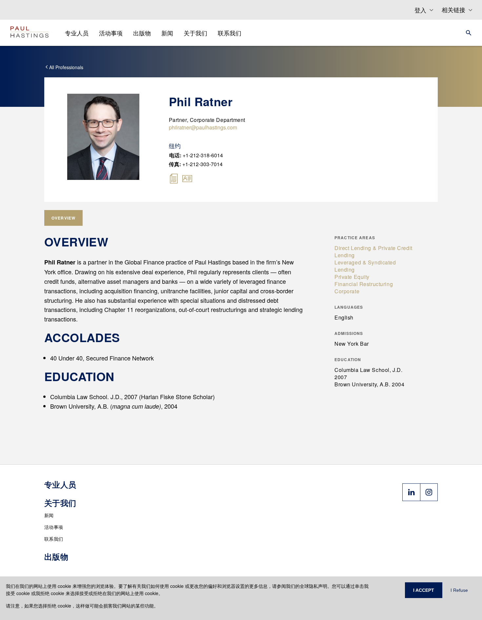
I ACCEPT (423, 590)
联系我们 (53, 538)
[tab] (63, 218)
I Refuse (459, 590)
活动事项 (53, 527)
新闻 (49, 515)
